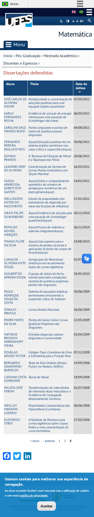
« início (34, 441)
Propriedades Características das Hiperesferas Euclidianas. (48, 407)
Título (34, 84)
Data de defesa (81, 86)
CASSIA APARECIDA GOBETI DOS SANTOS (12, 186)
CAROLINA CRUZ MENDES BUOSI (15, 129)
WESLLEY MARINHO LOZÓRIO (11, 409)
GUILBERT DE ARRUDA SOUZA (15, 275)
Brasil (14, 4)
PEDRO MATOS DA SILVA (14, 322)
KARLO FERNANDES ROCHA (12, 117)
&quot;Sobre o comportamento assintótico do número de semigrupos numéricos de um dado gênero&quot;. (48, 186)
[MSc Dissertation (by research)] (74, 12)
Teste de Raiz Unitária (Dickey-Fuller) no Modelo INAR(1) (47, 365)
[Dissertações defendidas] (81, 12)
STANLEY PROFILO (10, 311)
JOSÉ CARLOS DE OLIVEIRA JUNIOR (15, 103)
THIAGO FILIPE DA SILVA (14, 243)
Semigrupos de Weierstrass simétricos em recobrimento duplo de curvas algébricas (46, 263)
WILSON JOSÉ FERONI (13, 389)
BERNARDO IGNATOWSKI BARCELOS (13, 366)
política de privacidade (33, 495)
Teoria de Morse (38, 377)
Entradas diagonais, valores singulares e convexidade (45, 336)
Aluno (10, 84)
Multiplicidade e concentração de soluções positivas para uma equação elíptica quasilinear (50, 103)
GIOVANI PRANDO (10, 158)
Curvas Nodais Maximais (43, 310)
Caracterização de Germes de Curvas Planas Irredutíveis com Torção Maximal (47, 170)
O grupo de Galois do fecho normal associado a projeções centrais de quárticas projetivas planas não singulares (48, 279)
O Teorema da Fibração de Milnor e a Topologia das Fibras (49, 158)
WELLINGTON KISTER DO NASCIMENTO (13, 202)
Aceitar (46, 506)
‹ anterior (49, 441)
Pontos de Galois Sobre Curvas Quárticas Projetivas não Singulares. (47, 323)
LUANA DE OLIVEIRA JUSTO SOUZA (15, 263)
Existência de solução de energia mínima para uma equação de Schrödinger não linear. (49, 117)
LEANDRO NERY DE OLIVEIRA (15, 168)
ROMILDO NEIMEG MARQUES (11, 231)
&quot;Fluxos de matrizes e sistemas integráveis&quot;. (46, 229)
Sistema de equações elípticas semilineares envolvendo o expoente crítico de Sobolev (47, 295)
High (67, 21)
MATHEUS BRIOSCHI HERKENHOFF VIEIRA (13, 340)
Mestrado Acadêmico (61, 55)
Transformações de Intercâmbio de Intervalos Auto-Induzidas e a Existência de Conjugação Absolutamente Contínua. (49, 393)
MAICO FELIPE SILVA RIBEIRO (13, 215)
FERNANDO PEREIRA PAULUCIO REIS (14, 145)
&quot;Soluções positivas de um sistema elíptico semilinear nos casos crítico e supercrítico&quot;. (50, 145)
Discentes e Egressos (20, 63)
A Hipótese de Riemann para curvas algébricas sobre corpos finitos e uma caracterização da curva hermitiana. (48, 425)
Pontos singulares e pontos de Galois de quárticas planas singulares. (47, 131)
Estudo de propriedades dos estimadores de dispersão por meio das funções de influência (48, 202)
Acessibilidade (62, 21)
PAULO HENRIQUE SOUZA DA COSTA (11, 297)
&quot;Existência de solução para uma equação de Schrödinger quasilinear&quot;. (50, 216)
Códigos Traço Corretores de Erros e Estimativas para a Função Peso (50, 354)
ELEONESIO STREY (12, 421)
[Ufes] (19, 17)
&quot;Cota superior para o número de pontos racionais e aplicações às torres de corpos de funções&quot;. (49, 247)
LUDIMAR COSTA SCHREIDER (15, 379)
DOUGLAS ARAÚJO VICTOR (15, 354)
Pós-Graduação (28, 55)
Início (8, 55)
